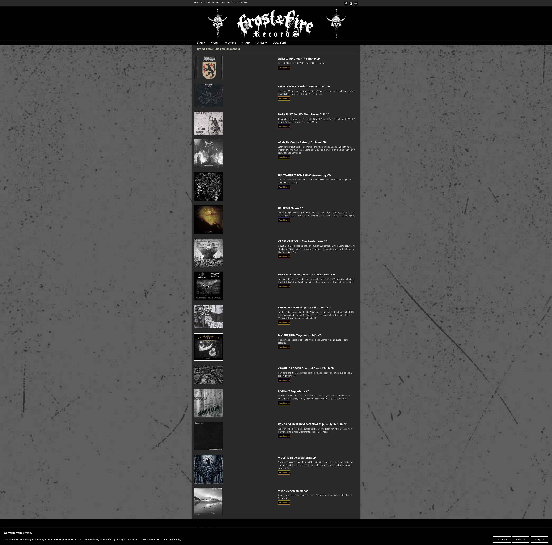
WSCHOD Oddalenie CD (293, 490)
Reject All (520, 539)
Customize (502, 539)
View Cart (279, 43)
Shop (214, 43)
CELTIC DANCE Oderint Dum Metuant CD (304, 86)
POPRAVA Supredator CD (293, 391)
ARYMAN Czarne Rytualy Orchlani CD (302, 142)
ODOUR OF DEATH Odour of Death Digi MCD (306, 368)
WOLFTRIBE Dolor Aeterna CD (297, 457)
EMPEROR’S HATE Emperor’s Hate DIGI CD (304, 307)
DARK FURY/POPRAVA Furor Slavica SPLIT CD (306, 274)
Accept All (539, 539)
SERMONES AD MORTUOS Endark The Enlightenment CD (222, 2)
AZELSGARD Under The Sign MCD (299, 58)
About (245, 43)
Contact (261, 43)
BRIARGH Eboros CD (290, 208)
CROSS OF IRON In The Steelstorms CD (302, 241)
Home (201, 43)
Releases (230, 43)
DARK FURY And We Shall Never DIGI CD (303, 114)
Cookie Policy (175, 539)
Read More (284, 67)
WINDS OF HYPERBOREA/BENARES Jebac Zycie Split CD (312, 424)
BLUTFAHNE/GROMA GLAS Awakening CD (304, 175)
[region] (276, 536)
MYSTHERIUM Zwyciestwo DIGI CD (300, 335)
